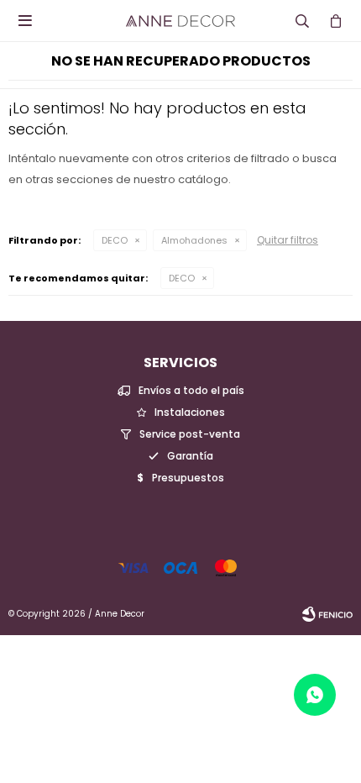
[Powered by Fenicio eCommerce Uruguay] (327, 614)
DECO (115, 240)
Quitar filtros (287, 240)
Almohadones (194, 240)
